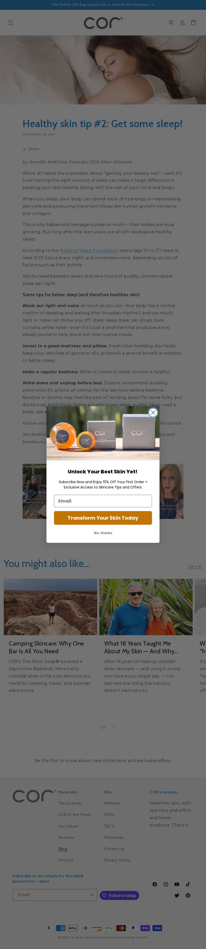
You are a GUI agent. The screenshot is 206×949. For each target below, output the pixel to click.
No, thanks (103, 533)
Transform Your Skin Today (103, 517)
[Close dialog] (153, 412)
